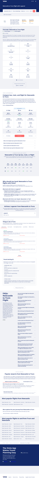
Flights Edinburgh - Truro (29, 438)
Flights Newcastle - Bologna (30, 432)
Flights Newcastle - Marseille (30, 436)
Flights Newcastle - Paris (6, 402)
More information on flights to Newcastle (10, 413)
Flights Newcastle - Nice (6, 436)
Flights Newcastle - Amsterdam (7, 404)
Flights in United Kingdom (14, 443)
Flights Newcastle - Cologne (19, 436)
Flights (7, 443)
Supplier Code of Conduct (30, 477)
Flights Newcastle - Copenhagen (19, 434)
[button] (23, 11)
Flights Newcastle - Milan (6, 428)
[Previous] (5, 164)
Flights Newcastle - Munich (7, 430)
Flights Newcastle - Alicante (30, 402)
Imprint (10, 477)
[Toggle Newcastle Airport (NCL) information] (34, 392)
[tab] (4, 227)
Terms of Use (15, 477)
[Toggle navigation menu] (35, 1)
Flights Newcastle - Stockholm (19, 402)
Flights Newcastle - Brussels (19, 430)
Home (4, 443)
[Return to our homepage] (5, 1)
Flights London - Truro (18, 438)
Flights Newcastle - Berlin (6, 426)
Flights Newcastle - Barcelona (19, 426)
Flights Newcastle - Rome (18, 404)
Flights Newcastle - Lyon (29, 434)
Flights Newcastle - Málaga (30, 430)
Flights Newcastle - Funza (29, 428)
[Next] (34, 164)
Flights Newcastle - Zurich (6, 432)
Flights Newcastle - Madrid (30, 424)
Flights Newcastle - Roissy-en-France (20, 432)
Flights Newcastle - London (7, 424)
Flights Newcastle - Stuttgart (7, 434)
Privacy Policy (21, 477)
